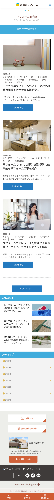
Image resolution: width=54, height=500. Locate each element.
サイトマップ (35, 469)
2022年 (8, 387)
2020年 (8, 400)
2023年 (8, 380)
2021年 (8, 393)
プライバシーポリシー (13, 469)
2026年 (8, 361)
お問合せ (27, 498)
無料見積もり (45, 498)
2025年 (8, 367)
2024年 (8, 374)
